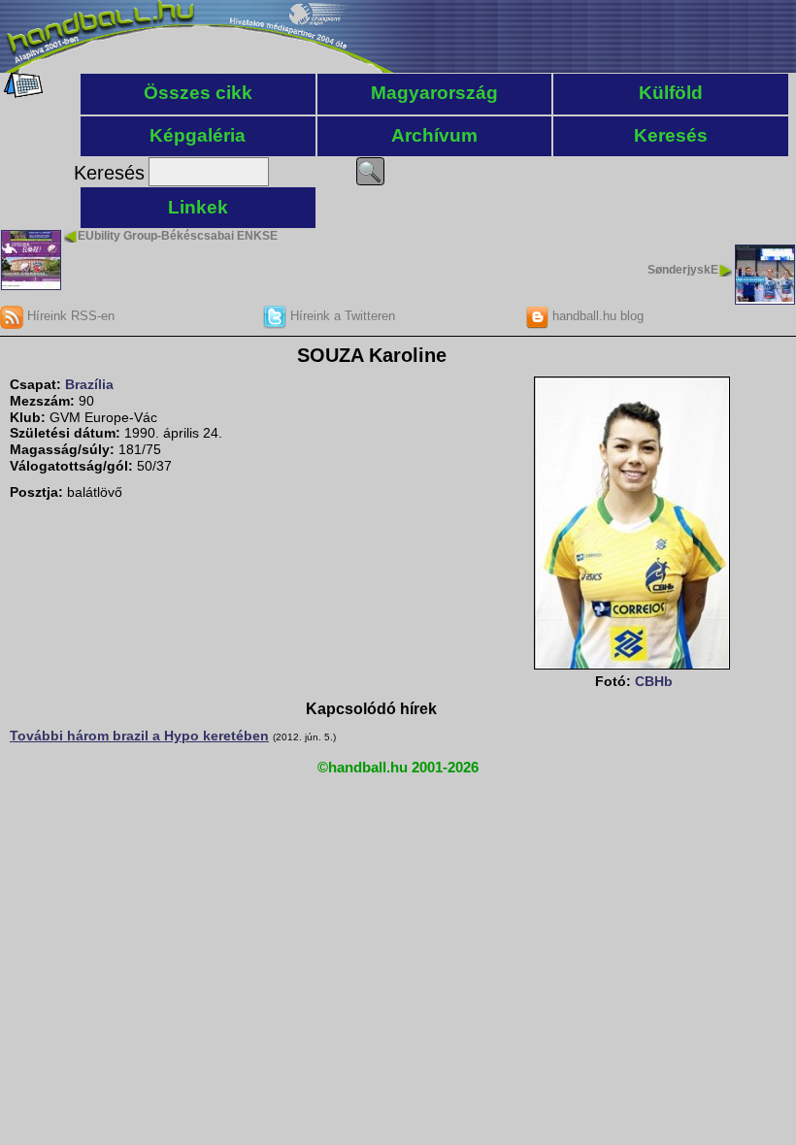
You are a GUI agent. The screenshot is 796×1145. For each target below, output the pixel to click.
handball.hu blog (596, 316)
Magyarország (434, 92)
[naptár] (22, 93)
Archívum (434, 135)
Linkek (198, 207)
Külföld (671, 92)
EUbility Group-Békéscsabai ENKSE (178, 236)
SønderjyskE (682, 270)
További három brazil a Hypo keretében (139, 735)
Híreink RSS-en (69, 316)
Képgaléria (197, 135)
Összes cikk (198, 92)
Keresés (671, 135)
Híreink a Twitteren (340, 316)
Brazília (89, 384)
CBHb (654, 681)
